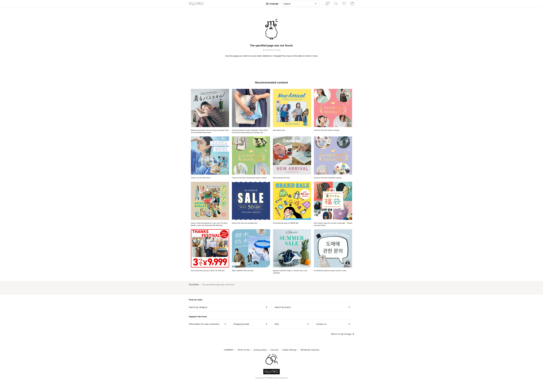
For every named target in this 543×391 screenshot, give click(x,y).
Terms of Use (243, 349)
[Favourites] (344, 4)
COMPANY (228, 349)
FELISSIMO (194, 284)
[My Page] (328, 3)
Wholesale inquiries (309, 349)
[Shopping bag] (352, 4)
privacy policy (260, 349)
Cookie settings (289, 349)
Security (274, 349)
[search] (336, 4)
